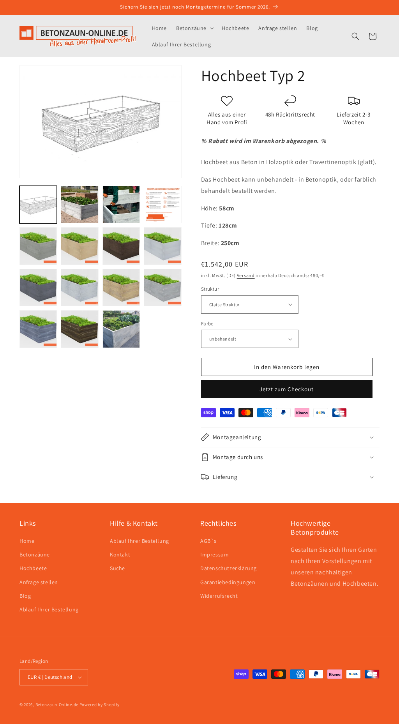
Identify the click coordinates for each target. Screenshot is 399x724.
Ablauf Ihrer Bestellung (49, 609)
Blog (25, 595)
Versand (246, 275)
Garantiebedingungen (227, 582)
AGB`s (208, 540)
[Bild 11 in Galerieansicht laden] (121, 287)
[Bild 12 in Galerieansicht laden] (162, 287)
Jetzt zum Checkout (287, 389)
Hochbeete (33, 568)
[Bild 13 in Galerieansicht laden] (38, 329)
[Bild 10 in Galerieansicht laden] (79, 287)
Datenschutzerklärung (228, 568)
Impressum (214, 554)
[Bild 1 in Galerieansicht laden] (38, 204)
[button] (194, 28)
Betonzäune (34, 554)
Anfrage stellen (38, 582)
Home (26, 540)
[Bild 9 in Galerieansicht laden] (38, 287)
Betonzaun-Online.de (56, 704)
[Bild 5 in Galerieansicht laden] (38, 246)
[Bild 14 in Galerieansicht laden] (79, 329)
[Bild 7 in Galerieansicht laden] (121, 246)
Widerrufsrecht (219, 595)
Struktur (210, 289)
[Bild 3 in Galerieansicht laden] (121, 204)
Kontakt (120, 554)
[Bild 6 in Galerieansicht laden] (79, 246)
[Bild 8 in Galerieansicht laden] (162, 246)
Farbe (207, 323)
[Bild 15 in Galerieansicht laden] (121, 329)
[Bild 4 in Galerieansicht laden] (162, 204)
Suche (117, 568)
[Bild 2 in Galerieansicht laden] (79, 204)
